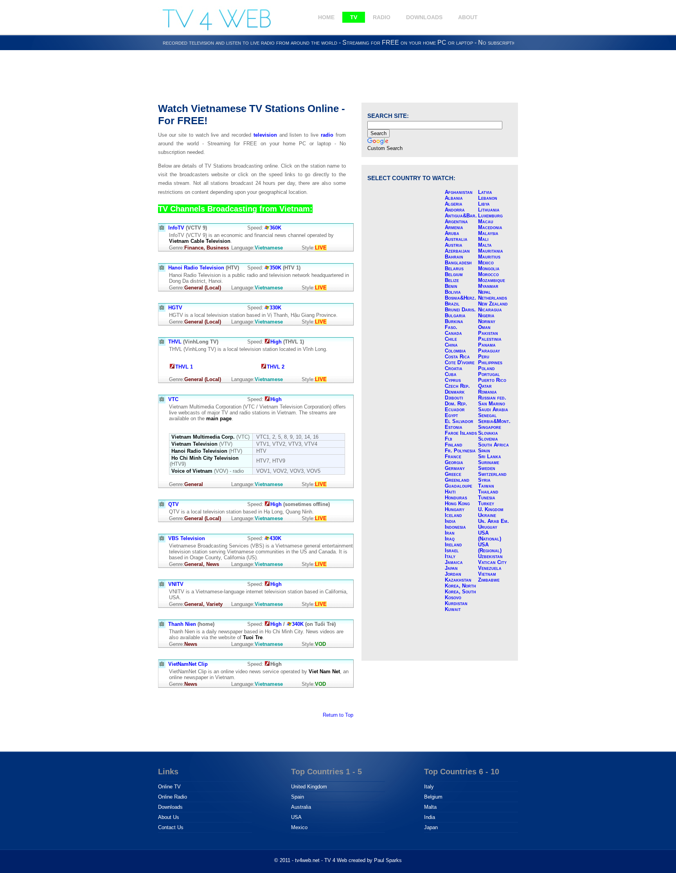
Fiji (448, 439)
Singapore (489, 427)
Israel (452, 550)
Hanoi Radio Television (196, 268)
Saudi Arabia (493, 409)
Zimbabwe (489, 580)
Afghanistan (459, 192)
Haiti (450, 492)
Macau (485, 221)
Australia (456, 239)
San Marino (491, 404)
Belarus (454, 268)
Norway (486, 321)
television (265, 135)
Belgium (454, 274)
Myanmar (488, 286)
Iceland (453, 515)
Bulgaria (455, 315)
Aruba (452, 233)
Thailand (488, 492)
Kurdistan (456, 603)
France (453, 456)
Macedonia (490, 227)
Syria (484, 480)
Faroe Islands (461, 433)
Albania (454, 198)
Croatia (453, 368)
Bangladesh (458, 263)
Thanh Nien (182, 624)
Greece (453, 474)
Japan (451, 568)
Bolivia (453, 292)
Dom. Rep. (456, 404)
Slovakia (488, 433)
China (451, 345)
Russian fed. (492, 398)
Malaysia (488, 233)
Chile (451, 339)
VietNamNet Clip (188, 664)
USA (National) (489, 536)
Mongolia (489, 268)
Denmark (455, 392)
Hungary (454, 509)
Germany (455, 468)
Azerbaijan (457, 251)
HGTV (175, 308)
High (276, 342)
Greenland (457, 480)
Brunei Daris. (460, 310)
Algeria (453, 204)
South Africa (493, 445)
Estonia (453, 427)
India (450, 521)
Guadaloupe (458, 486)
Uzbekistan (490, 556)
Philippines (490, 362)
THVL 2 (275, 367)
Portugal (489, 374)
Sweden (486, 468)
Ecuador (455, 409)
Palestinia (490, 339)
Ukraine (487, 515)
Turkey (486, 503)
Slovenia (488, 439)
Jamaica (454, 562)
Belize (452, 280)
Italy (450, 556)
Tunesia (486, 498)
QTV (173, 504)
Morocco (488, 274)
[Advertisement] (338, 75)
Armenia (454, 227)
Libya (484, 204)
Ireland (453, 545)
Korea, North (460, 586)
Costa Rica (457, 357)
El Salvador (459, 421)
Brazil (452, 304)
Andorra (455, 210)
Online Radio (172, 797)
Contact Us (170, 827)
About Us (168, 817)
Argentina (456, 221)
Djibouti (454, 398)
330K (275, 308)
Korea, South (460, 592)
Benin (451, 286)
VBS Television (186, 538)
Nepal (484, 292)
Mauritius (489, 257)
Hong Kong (457, 503)
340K (298, 624)
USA (296, 817)
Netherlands (492, 298)
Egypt (451, 415)
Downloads (424, 17)
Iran (450, 533)
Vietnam (487, 574)
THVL (175, 342)
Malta (485, 245)
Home (326, 17)
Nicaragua (490, 310)
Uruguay (487, 527)
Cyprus (453, 380)
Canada (453, 333)
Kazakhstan (458, 580)
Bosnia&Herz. (460, 298)
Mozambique (491, 280)
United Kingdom (309, 787)
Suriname (488, 462)
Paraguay (489, 351)
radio (327, 135)
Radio (381, 17)
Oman (484, 327)
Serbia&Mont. (494, 421)
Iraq (450, 539)
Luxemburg (490, 216)
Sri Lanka (489, 456)
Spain (484, 451)
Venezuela (490, 568)
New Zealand (493, 304)
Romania (487, 392)
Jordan (453, 574)
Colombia (455, 351)
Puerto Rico (492, 380)
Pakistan (488, 333)
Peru (483, 357)
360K (275, 228)
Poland (486, 368)
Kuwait (453, 609)
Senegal (487, 415)
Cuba (451, 374)
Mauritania (490, 251)
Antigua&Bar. (461, 216)
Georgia (454, 462)
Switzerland (492, 474)
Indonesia (455, 527)
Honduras (456, 498)
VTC (173, 399)
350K (275, 268)
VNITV (175, 584)
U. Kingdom (490, 509)
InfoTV (176, 228)
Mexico (486, 263)
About (468, 17)
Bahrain (454, 257)
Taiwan (486, 486)
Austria (453, 245)
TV (353, 17)
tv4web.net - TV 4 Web (321, 860)
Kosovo (453, 597)
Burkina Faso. (454, 324)
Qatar (485, 386)
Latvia (485, 192)
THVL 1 (184, 367)
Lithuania (489, 210)
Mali (483, 239)
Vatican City (492, 562)
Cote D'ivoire (460, 362)
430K (275, 538)
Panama (487, 345)
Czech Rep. (457, 386)
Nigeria (486, 315)
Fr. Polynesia (460, 451)
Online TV (169, 787)
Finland (453, 445)
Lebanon (487, 198)
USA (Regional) (490, 547)
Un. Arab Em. (493, 521)
